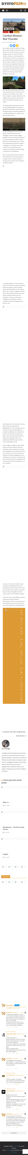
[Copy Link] (17, 45)
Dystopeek (9, 1012)
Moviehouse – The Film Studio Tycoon (13, 828)
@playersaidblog (19, 1075)
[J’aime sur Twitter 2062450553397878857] (12, 1069)
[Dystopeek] (3, 10)
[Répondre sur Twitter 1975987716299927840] (7, 1127)
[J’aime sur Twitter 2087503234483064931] (12, 1027)
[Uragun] (14, 839)
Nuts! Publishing (10, 1091)
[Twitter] (11, 45)
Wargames (17, 32)
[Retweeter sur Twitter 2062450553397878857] (9, 1069)
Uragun (5, 854)
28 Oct (7, 1093)
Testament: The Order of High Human (14, 732)
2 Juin (7, 1036)
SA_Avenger (13, 42)
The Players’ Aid (10, 1075)
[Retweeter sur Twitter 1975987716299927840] (9, 1127)
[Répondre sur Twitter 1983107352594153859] (7, 1109)
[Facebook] (14, 45)
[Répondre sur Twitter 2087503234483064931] (7, 1027)
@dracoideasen (20, 1034)
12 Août (22, 1012)
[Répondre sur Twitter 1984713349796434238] (7, 1084)
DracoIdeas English (11, 1034)
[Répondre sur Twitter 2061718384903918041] (7, 1054)
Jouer (11, 32)
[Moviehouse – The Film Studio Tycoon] (14, 812)
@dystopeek (16, 1012)
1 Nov (7, 1077)
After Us (6, 802)
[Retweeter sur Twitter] (5, 1031)
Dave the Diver (20, 736)
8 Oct (21, 1114)
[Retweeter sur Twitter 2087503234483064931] (9, 1027)
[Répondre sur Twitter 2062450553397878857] (7, 1069)
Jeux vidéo (5, 32)
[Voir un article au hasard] (25, 10)
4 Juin (21, 1058)
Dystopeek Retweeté (11, 1031)
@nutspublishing (19, 1091)
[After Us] (14, 787)
